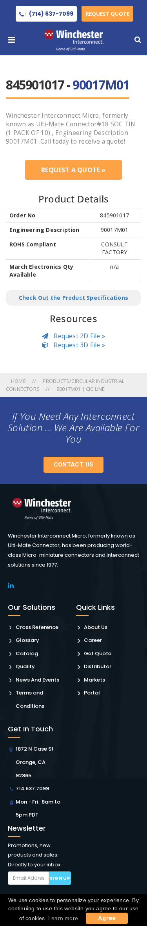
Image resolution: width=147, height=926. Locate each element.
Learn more (63, 918)
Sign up (60, 878)
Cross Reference (37, 627)
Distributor (97, 666)
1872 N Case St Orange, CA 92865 (35, 762)
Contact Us (74, 464)
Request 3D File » (78, 345)
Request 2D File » (78, 336)
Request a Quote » (73, 170)
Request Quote (107, 13)
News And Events (37, 680)
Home (19, 381)
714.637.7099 (32, 788)
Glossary (27, 640)
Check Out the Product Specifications (73, 297)
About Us (95, 627)
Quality (25, 666)
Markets (94, 680)
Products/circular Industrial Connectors (65, 384)
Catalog (27, 653)
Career (93, 640)
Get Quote (97, 653)
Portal (92, 692)
